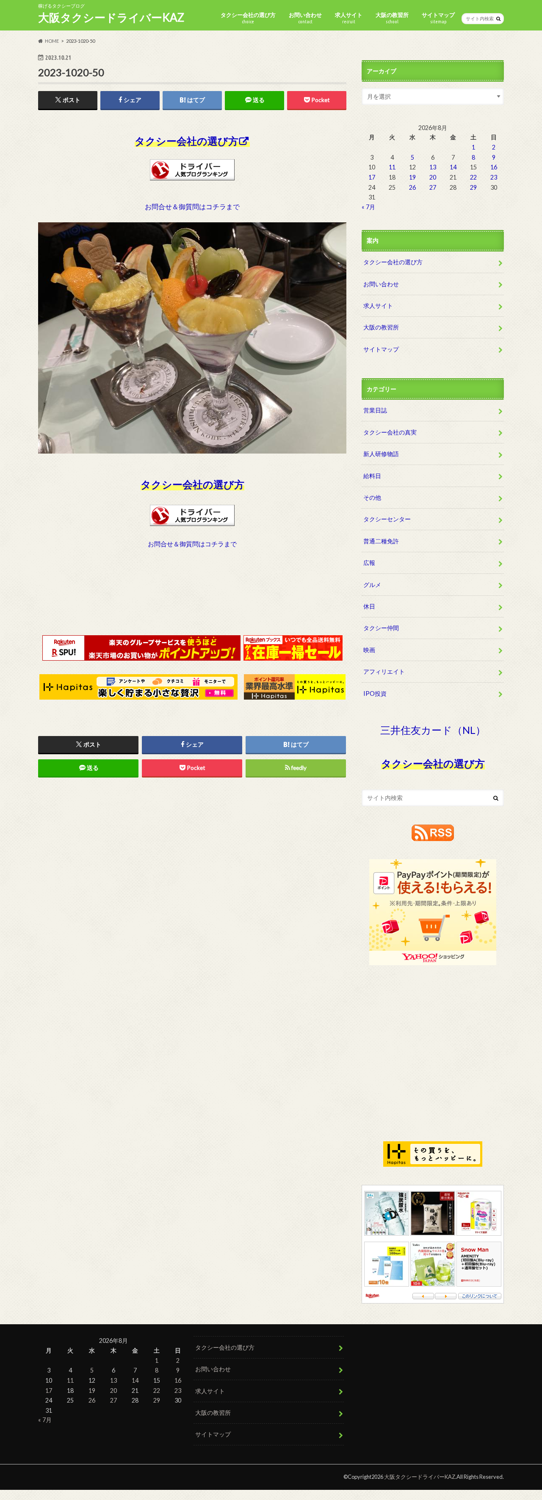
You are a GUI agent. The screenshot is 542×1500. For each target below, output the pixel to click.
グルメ (372, 584)
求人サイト (348, 17)
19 (412, 177)
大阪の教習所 (392, 17)
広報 (369, 562)
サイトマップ (438, 17)
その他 (372, 497)
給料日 (372, 475)
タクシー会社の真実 (390, 432)
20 (432, 177)
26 (412, 187)
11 (392, 167)
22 (473, 177)
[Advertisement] (192, 600)
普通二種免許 (381, 541)
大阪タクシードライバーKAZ (111, 17)
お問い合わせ (305, 17)
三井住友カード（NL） (433, 730)
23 (493, 177)
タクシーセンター (387, 519)
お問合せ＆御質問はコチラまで (192, 206)
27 (432, 187)
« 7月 (368, 206)
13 (432, 167)
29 (473, 187)
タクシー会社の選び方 (248, 17)
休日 (369, 606)
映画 (369, 649)
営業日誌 (375, 410)
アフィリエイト (384, 671)
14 (453, 167)
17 (371, 177)
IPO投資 (375, 693)
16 (493, 167)
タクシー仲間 (381, 627)
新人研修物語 (381, 453)
